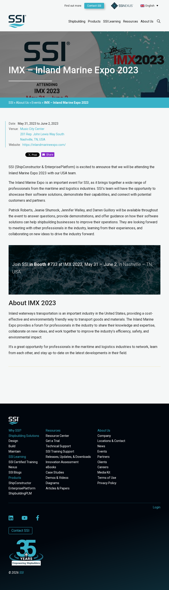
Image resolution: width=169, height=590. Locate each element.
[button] (149, 5)
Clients (102, 462)
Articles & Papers (58, 488)
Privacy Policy (106, 483)
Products (94, 21)
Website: (15, 145)
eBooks (51, 467)
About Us (147, 21)
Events (102, 451)
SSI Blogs (15, 472)
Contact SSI (94, 5)
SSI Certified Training (23, 462)
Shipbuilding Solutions (24, 436)
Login (156, 507)
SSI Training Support (60, 451)
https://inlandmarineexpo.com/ (44, 145)
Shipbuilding (76, 21)
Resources (130, 21)
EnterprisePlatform (22, 488)
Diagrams (52, 483)
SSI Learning (112, 21)
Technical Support (58, 446)
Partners (103, 456)
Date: (12, 123)
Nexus (13, 467)
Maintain (15, 451)
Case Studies (55, 472)
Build (12, 446)
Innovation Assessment (62, 462)
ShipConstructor (20, 483)
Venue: (13, 129)
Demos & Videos (57, 477)
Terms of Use (106, 477)
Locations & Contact (111, 441)
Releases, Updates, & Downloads (68, 456)
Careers (102, 467)
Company (104, 436)
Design (13, 441)
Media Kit (103, 472)
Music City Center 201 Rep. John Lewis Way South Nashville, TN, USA (42, 134)
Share (49, 154)
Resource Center (57, 436)
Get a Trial (53, 441)
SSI (21, 572)
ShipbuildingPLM (20, 493)
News (101, 446)
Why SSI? (15, 430)
